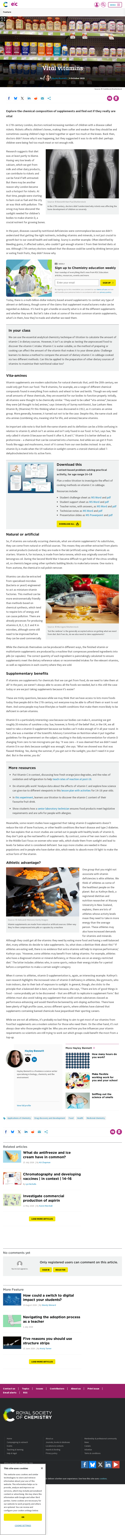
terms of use (102, 289)
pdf (109, 497)
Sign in (45, 1269)
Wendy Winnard (49, 1305)
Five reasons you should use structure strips (47, 1340)
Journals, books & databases (58, 1442)
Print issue (93, 1388)
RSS (25, 1392)
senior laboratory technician (53, 808)
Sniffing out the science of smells (102, 1096)
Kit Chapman (44, 1162)
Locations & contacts (54, 1446)
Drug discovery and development (49, 1118)
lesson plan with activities (76, 790)
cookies (103, 1478)
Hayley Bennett (59, 78)
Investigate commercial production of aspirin (43, 1198)
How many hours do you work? (104, 1056)
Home (9, 1438)
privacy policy (105, 292)
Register (60, 1269)
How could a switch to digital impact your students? (48, 1297)
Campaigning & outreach (17, 1442)
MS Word (96, 497)
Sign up (107, 282)
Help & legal (12, 1453)
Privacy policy (51, 1453)
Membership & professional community (100, 1438)
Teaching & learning (15, 1449)
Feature (7, 12)
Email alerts (9, 1392)
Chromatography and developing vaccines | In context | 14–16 (52, 1176)
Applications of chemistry (19, 1118)
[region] (23, 1499)
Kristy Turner (46, 1348)
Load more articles (42, 1218)
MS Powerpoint (94, 515)
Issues (39, 1388)
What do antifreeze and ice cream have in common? (47, 1154)
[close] (118, 92)
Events (9, 1446)
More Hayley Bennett (79, 1047)
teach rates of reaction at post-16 (72, 779)
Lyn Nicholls (31, 1184)
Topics (25, 1388)
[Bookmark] (116, 98)
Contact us (9, 1388)
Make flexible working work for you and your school (105, 1077)
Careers (87, 1446)
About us (76, 1388)
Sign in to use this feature (104, 92)
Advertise (88, 1449)
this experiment (24, 797)
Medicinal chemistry (96, 1118)
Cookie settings (23, 1525)
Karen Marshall (45, 1205)
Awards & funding (53, 1449)
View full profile (24, 1105)
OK (22, 1517)
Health (80, 1118)
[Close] (42, 1468)
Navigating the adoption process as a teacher (51, 1319)
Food (71, 1118)
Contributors (57, 1388)
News (86, 1442)
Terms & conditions (92, 1453)
